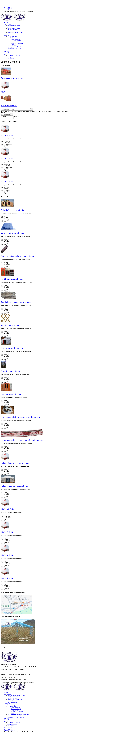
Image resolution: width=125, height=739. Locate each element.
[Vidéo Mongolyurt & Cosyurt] (18, 644)
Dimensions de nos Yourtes (14, 31)
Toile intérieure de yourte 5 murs (15, 486)
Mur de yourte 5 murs (10, 325)
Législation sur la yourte (13, 55)
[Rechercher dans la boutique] (31, 109)
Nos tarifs (6, 51)
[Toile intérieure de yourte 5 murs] (8, 482)
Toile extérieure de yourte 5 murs (15, 463)
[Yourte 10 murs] (5, 505)
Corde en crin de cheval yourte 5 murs (18, 256)
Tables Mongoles (15, 39)
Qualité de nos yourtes (13, 28)
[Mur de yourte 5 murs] (5, 321)
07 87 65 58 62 (8, 8)
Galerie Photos (8, 52)
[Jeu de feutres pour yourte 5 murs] (8, 298)
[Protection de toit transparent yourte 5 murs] (7, 413)
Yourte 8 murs (7, 158)
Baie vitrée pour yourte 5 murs (14, 210)
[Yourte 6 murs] (5, 574)
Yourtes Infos (7, 54)
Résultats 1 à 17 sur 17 (7, 118)
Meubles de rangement (17, 43)
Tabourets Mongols (16, 40)
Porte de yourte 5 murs (11, 394)
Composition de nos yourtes (15, 32)
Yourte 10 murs (7, 509)
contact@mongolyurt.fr (10, 10)
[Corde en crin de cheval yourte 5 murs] (4, 252)
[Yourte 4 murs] (5, 528)
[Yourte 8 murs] (5, 155)
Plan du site (10, 58)
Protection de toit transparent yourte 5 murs (20, 417)
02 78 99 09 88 (8, 7)
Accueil (6, 23)
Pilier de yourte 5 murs (11, 371)
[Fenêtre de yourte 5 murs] (7, 275)
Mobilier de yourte (12, 37)
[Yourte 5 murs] (5, 551)
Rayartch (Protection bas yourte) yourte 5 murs (22, 440)
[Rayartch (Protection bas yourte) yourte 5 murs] (22, 436)
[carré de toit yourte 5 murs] (8, 229)
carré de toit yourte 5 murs (12, 233)
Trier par (3, 112)
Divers (12, 44)
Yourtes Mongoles (12, 36)
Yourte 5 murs (7, 555)
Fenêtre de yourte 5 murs (12, 279)
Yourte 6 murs (7, 578)
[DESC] (11, 114)
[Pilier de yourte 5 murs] (3, 367)
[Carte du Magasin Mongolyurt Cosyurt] (16, 613)
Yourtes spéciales (12, 29)
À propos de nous (12, 56)
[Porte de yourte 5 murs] (6, 390)
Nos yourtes (7, 24)
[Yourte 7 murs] (5, 131)
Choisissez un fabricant (7, 116)
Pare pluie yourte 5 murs (12, 348)
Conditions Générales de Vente (15, 50)
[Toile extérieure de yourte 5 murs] (5, 459)
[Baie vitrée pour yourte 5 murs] (7, 206)
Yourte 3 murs (7, 181)
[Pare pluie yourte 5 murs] (6, 344)
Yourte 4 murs (7, 532)
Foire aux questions (12, 33)
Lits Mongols (14, 42)
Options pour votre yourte (14, 48)
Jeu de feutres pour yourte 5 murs (16, 302)
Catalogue (7, 35)
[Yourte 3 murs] (5, 177)
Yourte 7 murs (7, 135)
